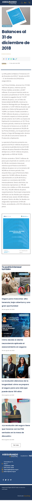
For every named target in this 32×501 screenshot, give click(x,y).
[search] (22, 2)
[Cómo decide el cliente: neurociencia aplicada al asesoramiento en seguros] (16, 325)
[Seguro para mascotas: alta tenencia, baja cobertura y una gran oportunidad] (16, 284)
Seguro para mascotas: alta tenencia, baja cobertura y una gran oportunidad (16, 302)
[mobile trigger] (28, 2)
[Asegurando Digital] (9, 2)
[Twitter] (5, 480)
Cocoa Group (27, 496)
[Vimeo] (11, 480)
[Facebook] (3, 480)
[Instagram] (8, 480)
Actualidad (7, 26)
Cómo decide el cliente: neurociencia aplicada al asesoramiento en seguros (14, 343)
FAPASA (4, 63)
